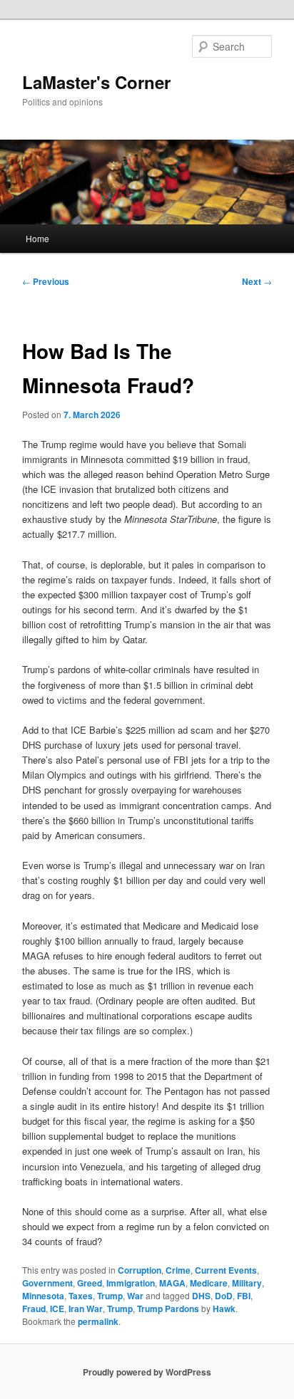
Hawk (224, 1308)
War (135, 1295)
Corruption (139, 1270)
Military (247, 1282)
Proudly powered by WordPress (147, 1372)
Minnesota (43, 1295)
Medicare (209, 1282)
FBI (243, 1295)
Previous (45, 281)
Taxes (81, 1295)
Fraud (34, 1308)
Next (257, 281)
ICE (57, 1308)
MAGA (172, 1282)
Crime (178, 1270)
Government (47, 1282)
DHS (201, 1295)
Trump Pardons (168, 1308)
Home (37, 238)
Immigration (130, 1282)
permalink (98, 1321)
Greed (89, 1282)
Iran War (86, 1308)
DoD (224, 1295)
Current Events (226, 1270)
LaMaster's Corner (96, 82)
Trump (110, 1295)
